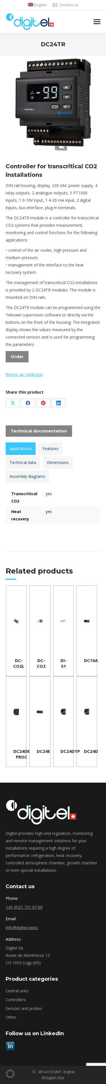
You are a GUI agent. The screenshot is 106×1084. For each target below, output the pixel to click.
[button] (10, 1074)
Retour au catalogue (24, 374)
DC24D (91, 751)
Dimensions (58, 462)
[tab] (21, 448)
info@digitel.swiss (22, 927)
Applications (21, 448)
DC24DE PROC (21, 754)
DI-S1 (63, 663)
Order (17, 356)
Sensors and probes (24, 1008)
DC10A (91, 660)
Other (11, 1017)
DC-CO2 (41, 663)
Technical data (23, 462)
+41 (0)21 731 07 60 (24, 907)
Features (50, 448)
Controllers (16, 999)
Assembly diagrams (27, 476)
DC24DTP (70, 751)
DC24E (43, 751)
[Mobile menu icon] (97, 21)
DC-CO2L (18, 663)
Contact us (68, 5)
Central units (17, 990)
